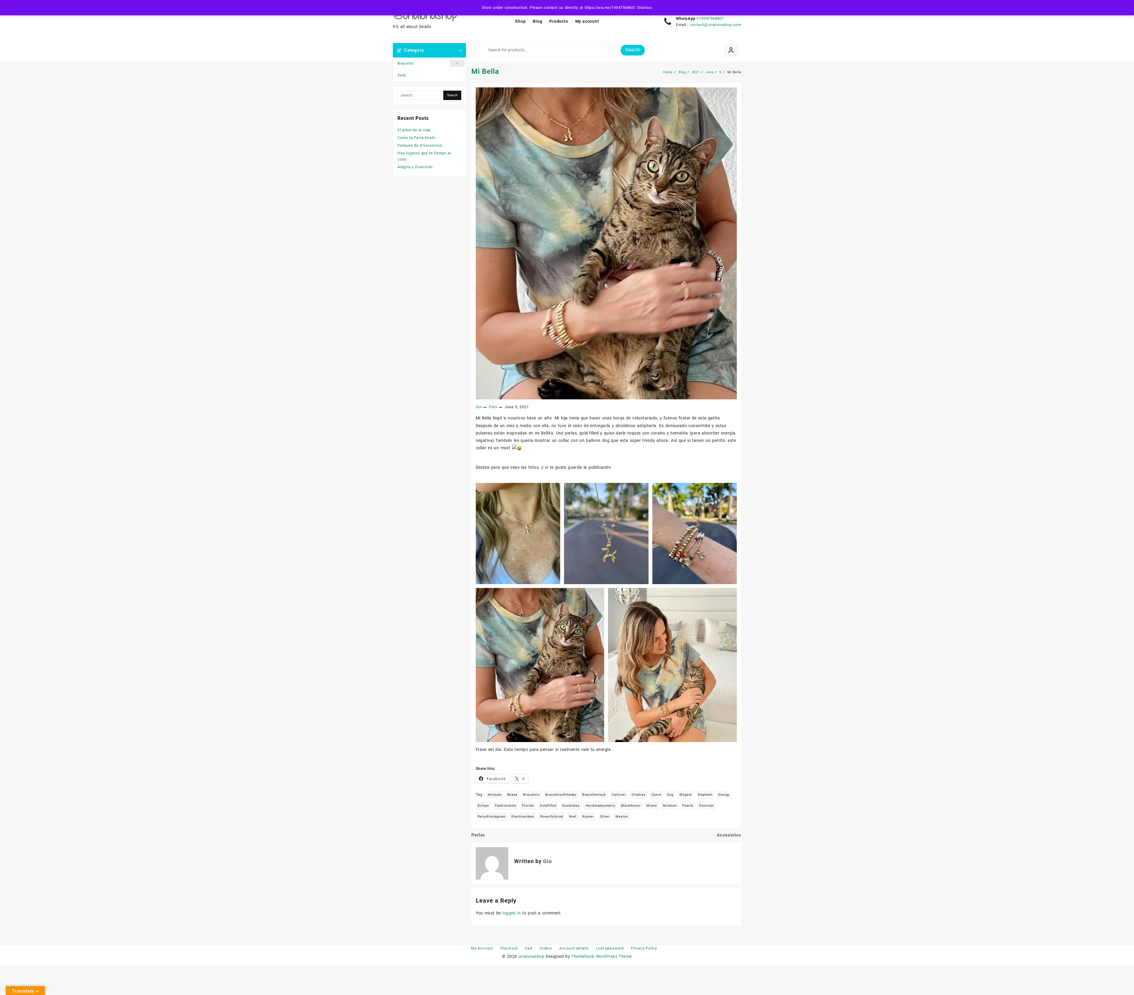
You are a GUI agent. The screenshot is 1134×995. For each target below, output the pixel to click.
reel (572, 816)
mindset (670, 806)
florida (528, 806)
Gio (479, 407)
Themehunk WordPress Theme (601, 956)
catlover (619, 795)
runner (588, 816)
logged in (511, 913)
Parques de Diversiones (419, 145)
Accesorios (729, 835)
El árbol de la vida (414, 130)
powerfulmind (551, 816)
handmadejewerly (600, 806)
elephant (705, 795)
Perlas (478, 835)
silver (605, 816)
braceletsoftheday (560, 795)
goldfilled (548, 806)
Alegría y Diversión (415, 167)
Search (632, 50)
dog (670, 795)
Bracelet (405, 63)
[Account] (731, 50)
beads (512, 795)
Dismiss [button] (644, 7)
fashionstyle (506, 806)
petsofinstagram (492, 816)
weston (621, 816)
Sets (401, 75)
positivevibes (522, 816)
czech (656, 795)
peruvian (706, 806)
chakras (639, 795)
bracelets (531, 795)
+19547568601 (710, 18)
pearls (687, 806)
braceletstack (594, 795)
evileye (483, 806)
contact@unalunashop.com (715, 24)
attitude (494, 795)
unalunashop (531, 956)
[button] (518, 533)
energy (723, 795)
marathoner (631, 806)
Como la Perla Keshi (416, 137)
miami (651, 806)
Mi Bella (485, 71)
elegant (686, 795)
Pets (493, 407)
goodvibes (571, 806)
